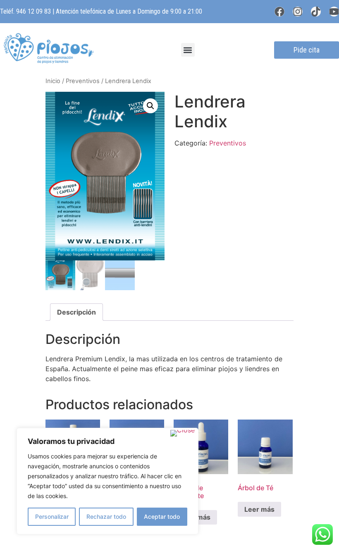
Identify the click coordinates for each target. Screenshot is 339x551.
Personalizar (52, 516)
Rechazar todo (106, 516)
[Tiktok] (316, 12)
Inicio (52, 81)
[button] (188, 50)
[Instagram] (298, 12)
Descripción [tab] (76, 312)
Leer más (259, 509)
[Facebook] (279, 12)
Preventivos (83, 81)
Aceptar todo (162, 516)
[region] (107, 481)
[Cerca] (182, 433)
